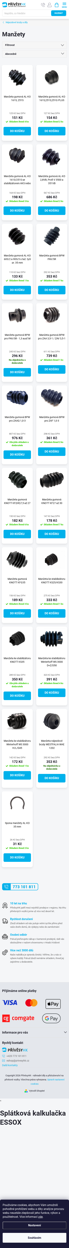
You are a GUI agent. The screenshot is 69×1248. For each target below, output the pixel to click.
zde (40, 1216)
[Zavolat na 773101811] (43, 5)
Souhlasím (34, 1237)
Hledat (58, 13)
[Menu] (64, 4)
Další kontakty (10, 1065)
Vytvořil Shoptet (37, 1090)
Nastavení (34, 1225)
